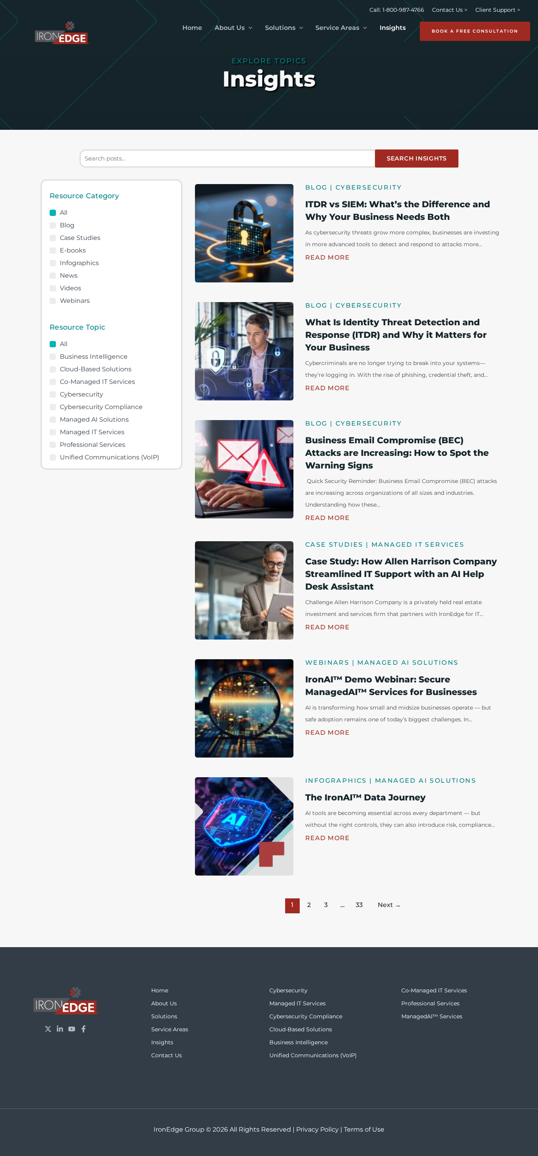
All (63, 213)
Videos (70, 288)
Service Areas (337, 27)
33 (359, 905)
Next (389, 905)
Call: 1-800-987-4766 (396, 9)
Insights (393, 27)
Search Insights (417, 158)
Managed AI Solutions (94, 420)
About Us (230, 27)
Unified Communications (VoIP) (109, 457)
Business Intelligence (94, 357)
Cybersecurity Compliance (101, 407)
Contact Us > (450, 9)
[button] (248, 28)
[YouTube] (71, 1028)
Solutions (280, 27)
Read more (327, 257)
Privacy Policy (317, 1129)
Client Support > (497, 9)
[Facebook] (83, 1028)
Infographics (79, 263)
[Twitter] (48, 1028)
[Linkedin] (59, 1028)
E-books (73, 250)
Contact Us (166, 1055)
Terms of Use (364, 1129)
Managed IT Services (92, 432)
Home (192, 27)
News (69, 276)
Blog (67, 225)
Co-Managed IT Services (97, 382)
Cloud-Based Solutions (96, 369)
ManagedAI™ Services (431, 1016)
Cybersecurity (81, 394)
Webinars (75, 301)
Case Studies (80, 238)
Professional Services (92, 445)
